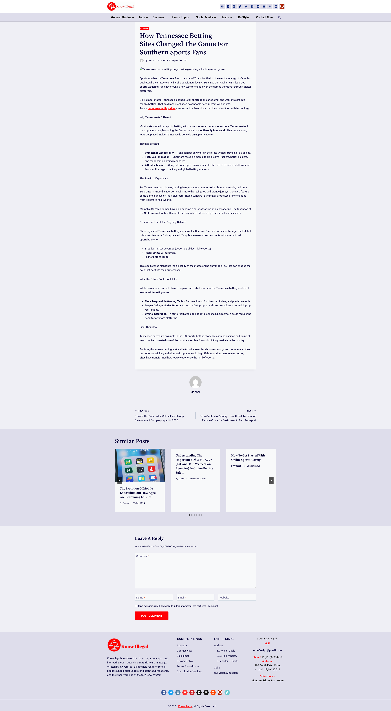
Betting (144, 28)
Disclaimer (183, 655)
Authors (218, 645)
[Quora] (282, 6)
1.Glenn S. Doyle (226, 650)
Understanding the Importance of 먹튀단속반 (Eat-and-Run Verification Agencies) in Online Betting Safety (194, 464)
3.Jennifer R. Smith (227, 661)
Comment (142, 556)
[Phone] (269, 6)
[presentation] (140, 465)
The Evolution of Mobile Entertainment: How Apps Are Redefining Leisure (138, 493)
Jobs (217, 667)
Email (182, 597)
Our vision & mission (226, 672)
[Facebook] (228, 6)
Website (224, 597)
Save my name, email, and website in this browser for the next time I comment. (178, 606)
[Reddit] (275, 6)
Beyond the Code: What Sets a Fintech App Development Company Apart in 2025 (159, 416)
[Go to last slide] (119, 480)
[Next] (271, 480)
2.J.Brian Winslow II (228, 655)
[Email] (264, 6)
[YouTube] (222, 6)
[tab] (189, 515)
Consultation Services (189, 671)
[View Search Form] (279, 17)
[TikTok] (240, 6)
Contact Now (264, 17)
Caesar (151, 60)
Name (140, 597)
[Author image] (142, 60)
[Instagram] (252, 6)
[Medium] (258, 6)
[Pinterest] (234, 6)
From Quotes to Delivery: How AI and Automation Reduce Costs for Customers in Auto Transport (228, 416)
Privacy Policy (185, 661)
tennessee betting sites (161, 108)
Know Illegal (185, 706)
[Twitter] (246, 6)
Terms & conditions (188, 666)
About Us (182, 645)
